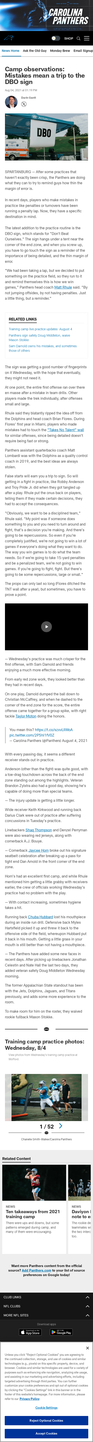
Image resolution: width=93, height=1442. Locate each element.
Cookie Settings (46, 1407)
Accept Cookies (47, 1433)
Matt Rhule (63, 287)
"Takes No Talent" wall (65, 430)
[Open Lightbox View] (46, 1107)
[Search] (78, 38)
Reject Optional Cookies (46, 1420)
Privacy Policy (30, 1399)
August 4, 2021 (75, 740)
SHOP (68, 38)
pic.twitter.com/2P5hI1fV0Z (31, 735)
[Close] (88, 1348)
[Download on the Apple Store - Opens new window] (30, 1333)
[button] (46, 626)
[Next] (60, 1126)
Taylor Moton (26, 716)
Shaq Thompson (39, 830)
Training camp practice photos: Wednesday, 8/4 (44, 1044)
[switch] (55, 38)
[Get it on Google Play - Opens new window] (61, 1334)
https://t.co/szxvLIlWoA (54, 729)
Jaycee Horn (38, 850)
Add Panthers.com (36, 1270)
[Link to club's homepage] (9, 36)
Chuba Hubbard (40, 917)
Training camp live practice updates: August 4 (40, 329)
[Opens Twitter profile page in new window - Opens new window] (24, 104)
